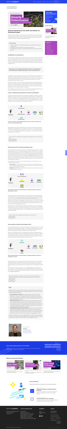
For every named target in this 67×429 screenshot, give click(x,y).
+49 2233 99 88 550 (53, 411)
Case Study (12, 217)
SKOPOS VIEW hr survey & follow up (26, 417)
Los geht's (48, 20)
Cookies (60, 427)
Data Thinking (49, 48)
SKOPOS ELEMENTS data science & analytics (28, 418)
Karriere (40, 413)
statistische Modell (29, 267)
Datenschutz (52, 427)
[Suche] (60, 1)
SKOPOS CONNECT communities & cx (26, 414)
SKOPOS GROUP (23, 411)
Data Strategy (49, 47)
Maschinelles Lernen (50, 53)
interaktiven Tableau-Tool (14, 271)
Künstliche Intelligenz (36, 370)
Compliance (56, 427)
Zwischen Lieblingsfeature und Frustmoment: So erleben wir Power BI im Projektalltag (51, 37)
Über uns (40, 411)
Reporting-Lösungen (32, 154)
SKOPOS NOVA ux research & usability (27, 413)
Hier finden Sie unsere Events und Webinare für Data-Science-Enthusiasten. (42, 384)
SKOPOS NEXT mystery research (26, 416)
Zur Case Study (12, 140)
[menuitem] (35, 1)
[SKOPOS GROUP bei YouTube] (40, 416)
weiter (59, 349)
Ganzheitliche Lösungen (50, 50)
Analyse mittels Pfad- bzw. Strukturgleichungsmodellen (26, 197)
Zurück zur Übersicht (11, 7)
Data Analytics (14, 48)
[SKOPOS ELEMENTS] (12, 1)
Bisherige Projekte (42, 412)
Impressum (48, 427)
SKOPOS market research (24, 412)
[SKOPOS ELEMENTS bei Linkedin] (42, 416)
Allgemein (48, 43)
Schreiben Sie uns (27, 331)
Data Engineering (13, 370)
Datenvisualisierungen (48, 35)
